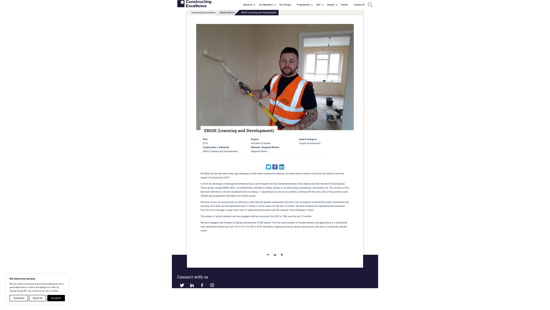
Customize (18, 298)
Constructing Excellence (203, 12)
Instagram (212, 285)
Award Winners (227, 12)
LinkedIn (281, 166)
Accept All (56, 298)
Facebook (275, 166)
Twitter (268, 166)
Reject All (38, 298)
